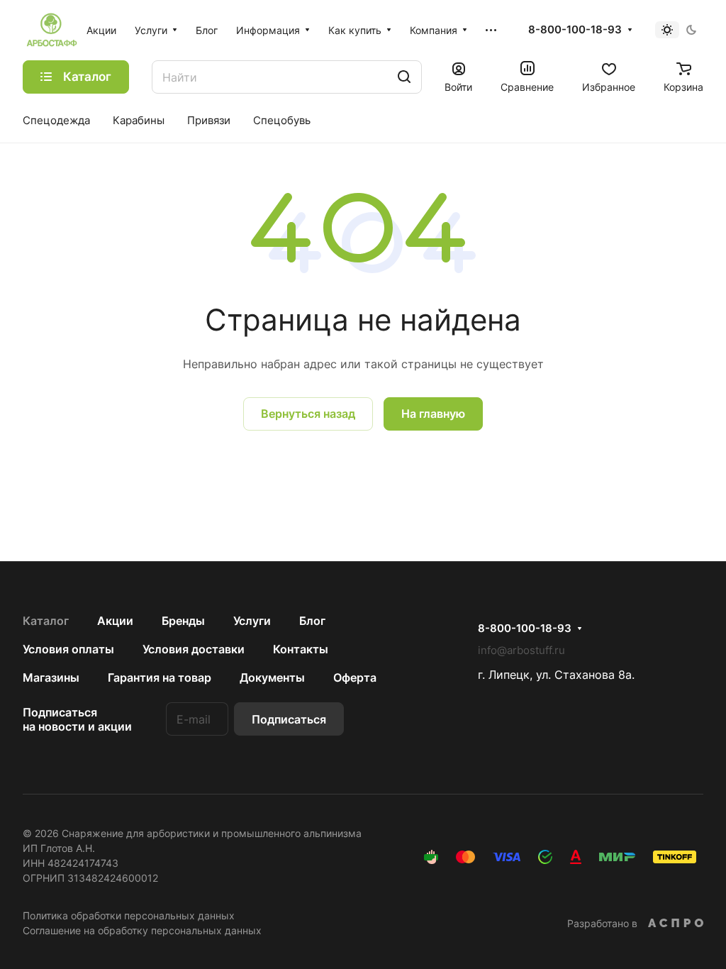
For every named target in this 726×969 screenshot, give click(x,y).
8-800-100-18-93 (575, 29)
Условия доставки (194, 649)
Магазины (51, 677)
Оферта (354, 677)
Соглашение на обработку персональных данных (142, 930)
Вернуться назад (308, 413)
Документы (272, 677)
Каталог (46, 621)
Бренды (183, 621)
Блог (312, 621)
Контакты (300, 649)
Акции (115, 621)
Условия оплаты (68, 649)
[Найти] (404, 77)
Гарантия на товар (159, 677)
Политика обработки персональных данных (129, 915)
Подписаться (289, 719)
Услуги (252, 621)
